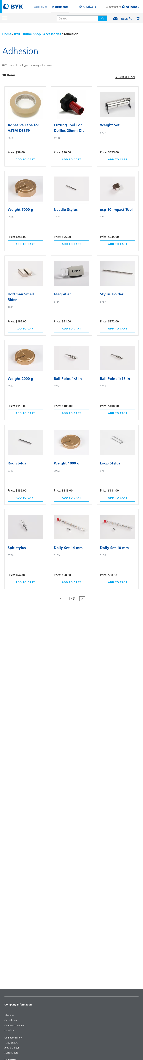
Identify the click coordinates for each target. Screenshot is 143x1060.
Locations (9, 1030)
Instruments (60, 7)
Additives (40, 7)
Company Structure (14, 1025)
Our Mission (10, 1020)
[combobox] (76, 18)
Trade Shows (11, 1042)
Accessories (52, 34)
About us (9, 1015)
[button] (127, 18)
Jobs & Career (11, 1047)
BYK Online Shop (27, 34)
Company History (13, 1037)
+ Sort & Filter (125, 77)
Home (7, 34)
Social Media (11, 1052)
